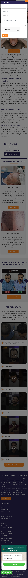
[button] (14, 564)
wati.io (14, 568)
